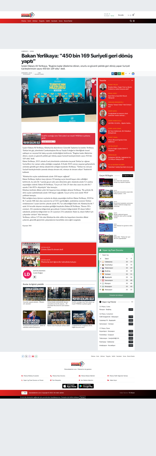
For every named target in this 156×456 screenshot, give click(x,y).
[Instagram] (29, 356)
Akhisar (34, 21)
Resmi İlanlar (68, 21)
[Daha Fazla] (122, 73)
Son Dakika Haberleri (87, 380)
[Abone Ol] (133, 73)
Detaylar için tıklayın (116, 295)
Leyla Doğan (38, 273)
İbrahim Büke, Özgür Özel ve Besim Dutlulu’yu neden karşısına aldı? (120, 88)
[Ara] (131, 21)
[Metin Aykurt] (103, 148)
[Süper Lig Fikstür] (132, 302)
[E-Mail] (34, 277)
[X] (26, 356)
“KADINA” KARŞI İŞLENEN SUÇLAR (120, 167)
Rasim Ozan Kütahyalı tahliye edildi (58, 325)
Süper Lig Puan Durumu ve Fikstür (33, 380)
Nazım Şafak (112, 111)
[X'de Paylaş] (115, 73)
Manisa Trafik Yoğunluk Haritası (119, 376)
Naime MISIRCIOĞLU (114, 121)
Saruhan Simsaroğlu (115, 102)
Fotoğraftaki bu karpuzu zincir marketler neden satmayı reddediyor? (118, 114)
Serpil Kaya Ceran (114, 128)
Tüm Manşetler (56, 380)
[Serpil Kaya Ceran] (103, 131)
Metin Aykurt (113, 146)
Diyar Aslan (112, 155)
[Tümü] (132, 80)
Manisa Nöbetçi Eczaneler (31, 376)
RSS (25, 393)
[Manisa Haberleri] (28, 15)
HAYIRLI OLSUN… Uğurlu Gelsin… (119, 123)
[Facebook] (22, 356)
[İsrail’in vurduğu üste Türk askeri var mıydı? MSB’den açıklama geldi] (83, 294)
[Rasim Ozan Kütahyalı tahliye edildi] (58, 317)
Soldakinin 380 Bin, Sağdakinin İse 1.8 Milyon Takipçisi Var (119, 158)
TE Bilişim (132, 393)
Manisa (23, 21)
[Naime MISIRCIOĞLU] (103, 122)
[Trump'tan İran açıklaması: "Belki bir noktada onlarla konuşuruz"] (34, 317)
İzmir (29, 21)
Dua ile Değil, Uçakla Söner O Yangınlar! (118, 149)
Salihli (48, 21)
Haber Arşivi (113, 380)
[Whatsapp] (36, 356)
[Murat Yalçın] (103, 87)
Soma (60, 21)
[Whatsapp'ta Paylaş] (119, 73)
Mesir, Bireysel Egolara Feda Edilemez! (117, 141)
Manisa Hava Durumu (59, 376)
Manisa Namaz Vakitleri (88, 376)
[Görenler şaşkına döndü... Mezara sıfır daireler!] (34, 294)
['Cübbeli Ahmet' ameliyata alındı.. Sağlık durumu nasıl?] (83, 317)
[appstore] (70, 386)
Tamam (82, 397)
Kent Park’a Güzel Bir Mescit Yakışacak (117, 97)
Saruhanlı (54, 21)
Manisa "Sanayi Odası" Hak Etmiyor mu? (120, 105)
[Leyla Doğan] (27, 274)
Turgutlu (41, 21)
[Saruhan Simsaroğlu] (103, 104)
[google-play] (86, 386)
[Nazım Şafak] (103, 113)
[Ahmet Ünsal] (103, 139)
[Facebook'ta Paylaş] (112, 73)
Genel (32, 51)
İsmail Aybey (112, 93)
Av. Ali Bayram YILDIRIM (116, 164)
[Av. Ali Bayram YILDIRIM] (103, 166)
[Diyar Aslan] (103, 157)
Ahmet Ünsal (113, 137)
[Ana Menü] (133, 21)
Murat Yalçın (113, 84)
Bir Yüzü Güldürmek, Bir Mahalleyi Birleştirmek (119, 132)
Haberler (24, 51)
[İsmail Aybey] (103, 95)
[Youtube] (32, 356)
